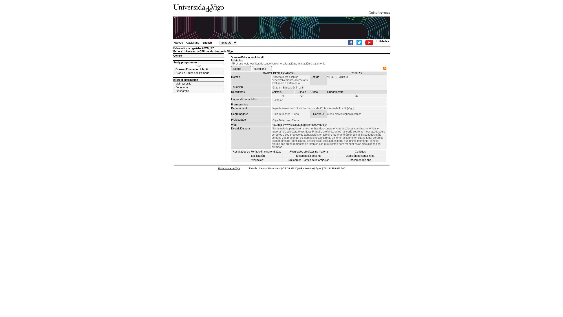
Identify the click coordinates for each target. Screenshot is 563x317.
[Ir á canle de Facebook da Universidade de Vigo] (350, 42)
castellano (260, 68)
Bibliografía (182, 91)
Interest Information (185, 79)
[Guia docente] (384, 69)
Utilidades (383, 41)
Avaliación (257, 160)
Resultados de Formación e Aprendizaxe (257, 151)
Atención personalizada (360, 155)
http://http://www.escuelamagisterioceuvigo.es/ (299, 124)
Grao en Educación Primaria (192, 73)
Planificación (257, 155)
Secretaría (181, 87)
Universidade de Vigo (229, 168)
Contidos (360, 151)
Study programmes (185, 62)
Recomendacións (360, 160)
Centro (177, 55)
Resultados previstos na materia (308, 151)
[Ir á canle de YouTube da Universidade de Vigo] (369, 42)
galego (237, 68)
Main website (183, 83)
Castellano (192, 42)
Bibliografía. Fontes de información (308, 160)
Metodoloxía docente (308, 155)
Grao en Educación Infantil (191, 69)
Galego (178, 42)
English (207, 42)
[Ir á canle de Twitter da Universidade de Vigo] (359, 42)
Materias (237, 60)
